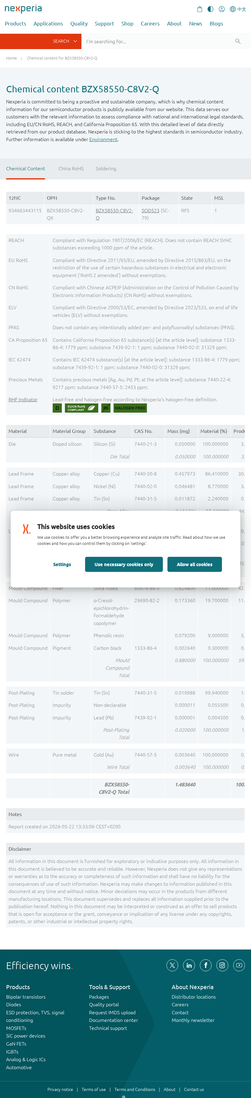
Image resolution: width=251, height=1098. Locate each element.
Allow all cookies (194, 564)
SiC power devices (25, 1035)
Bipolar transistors (26, 997)
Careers (150, 23)
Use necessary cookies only (124, 564)
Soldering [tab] (106, 168)
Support (104, 23)
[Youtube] (239, 965)
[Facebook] (206, 965)
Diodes (13, 1004)
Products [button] (15, 23)
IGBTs (12, 1051)
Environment (103, 139)
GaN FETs (16, 1043)
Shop (127, 23)
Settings (62, 564)
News (195, 23)
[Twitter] (172, 965)
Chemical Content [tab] (25, 168)
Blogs (216, 23)
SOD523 (150, 210)
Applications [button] (48, 23)
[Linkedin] (189, 965)
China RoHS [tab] (71, 168)
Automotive (19, 1067)
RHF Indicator (23, 399)
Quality (79, 23)
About (174, 23)
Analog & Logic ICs (26, 1059)
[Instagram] (222, 965)
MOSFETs (16, 1028)
